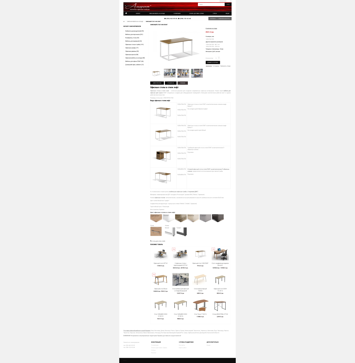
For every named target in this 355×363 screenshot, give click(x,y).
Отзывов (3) (171, 83)
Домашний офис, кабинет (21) (134, 64)
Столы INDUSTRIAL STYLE (220, 314)
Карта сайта (182, 347)
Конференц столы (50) (132, 38)
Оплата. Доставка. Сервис (159, 347)
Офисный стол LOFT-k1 (161, 263)
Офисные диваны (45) (132, 51)
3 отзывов (216, 66)
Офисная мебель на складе (135, 21)
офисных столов (160, 197)
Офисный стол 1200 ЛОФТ (200, 263)
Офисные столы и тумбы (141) (134, 44)
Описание (182, 83)
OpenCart (125, 360)
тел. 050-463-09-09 (129, 345)
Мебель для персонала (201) (134, 34)
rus (231, 1)
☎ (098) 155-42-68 (184, 18)
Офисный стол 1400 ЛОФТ (153, 21)
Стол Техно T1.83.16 (200, 314)
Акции (227, 13)
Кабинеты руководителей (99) (134, 31)
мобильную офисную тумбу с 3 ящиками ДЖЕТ (183, 191)
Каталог (138, 13)
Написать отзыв (225, 66)
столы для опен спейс (158, 241)
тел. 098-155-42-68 (129, 347)
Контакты (182, 345)
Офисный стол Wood (160, 288)
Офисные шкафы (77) (131, 48)
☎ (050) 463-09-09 (170, 18)
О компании (154, 345)
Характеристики (157, 83)
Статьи (153, 350)
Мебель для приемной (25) (133, 41)
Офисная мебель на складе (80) (135, 58)
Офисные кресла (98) (131, 54)
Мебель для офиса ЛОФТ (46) (134, 61)
